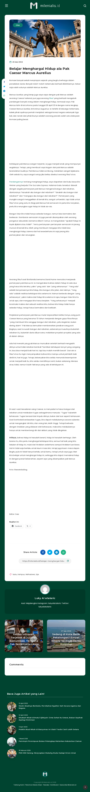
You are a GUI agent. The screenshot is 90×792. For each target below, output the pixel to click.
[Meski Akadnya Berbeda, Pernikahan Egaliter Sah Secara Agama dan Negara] (11, 706)
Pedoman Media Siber (33, 785)
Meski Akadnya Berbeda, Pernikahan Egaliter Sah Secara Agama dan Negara (50, 707)
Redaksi (46, 785)
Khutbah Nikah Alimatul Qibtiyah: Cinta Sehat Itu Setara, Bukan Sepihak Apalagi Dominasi (51, 719)
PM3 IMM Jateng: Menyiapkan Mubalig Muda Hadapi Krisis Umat (47, 753)
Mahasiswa (30, 574)
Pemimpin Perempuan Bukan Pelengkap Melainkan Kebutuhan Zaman (50, 741)
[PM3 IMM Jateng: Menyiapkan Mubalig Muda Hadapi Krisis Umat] (11, 753)
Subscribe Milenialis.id (67, 785)
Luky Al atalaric (45, 598)
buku (15, 574)
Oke (18, 25)
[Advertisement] (51, 141)
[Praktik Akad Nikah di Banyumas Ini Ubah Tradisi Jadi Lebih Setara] (11, 730)
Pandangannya (16, 182)
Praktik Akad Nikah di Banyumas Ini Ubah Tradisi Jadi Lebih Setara (49, 729)
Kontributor (55, 785)
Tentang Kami (19, 785)
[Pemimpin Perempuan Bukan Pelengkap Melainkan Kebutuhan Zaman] (11, 742)
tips (37, 574)
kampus (21, 574)
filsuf (51, 98)
